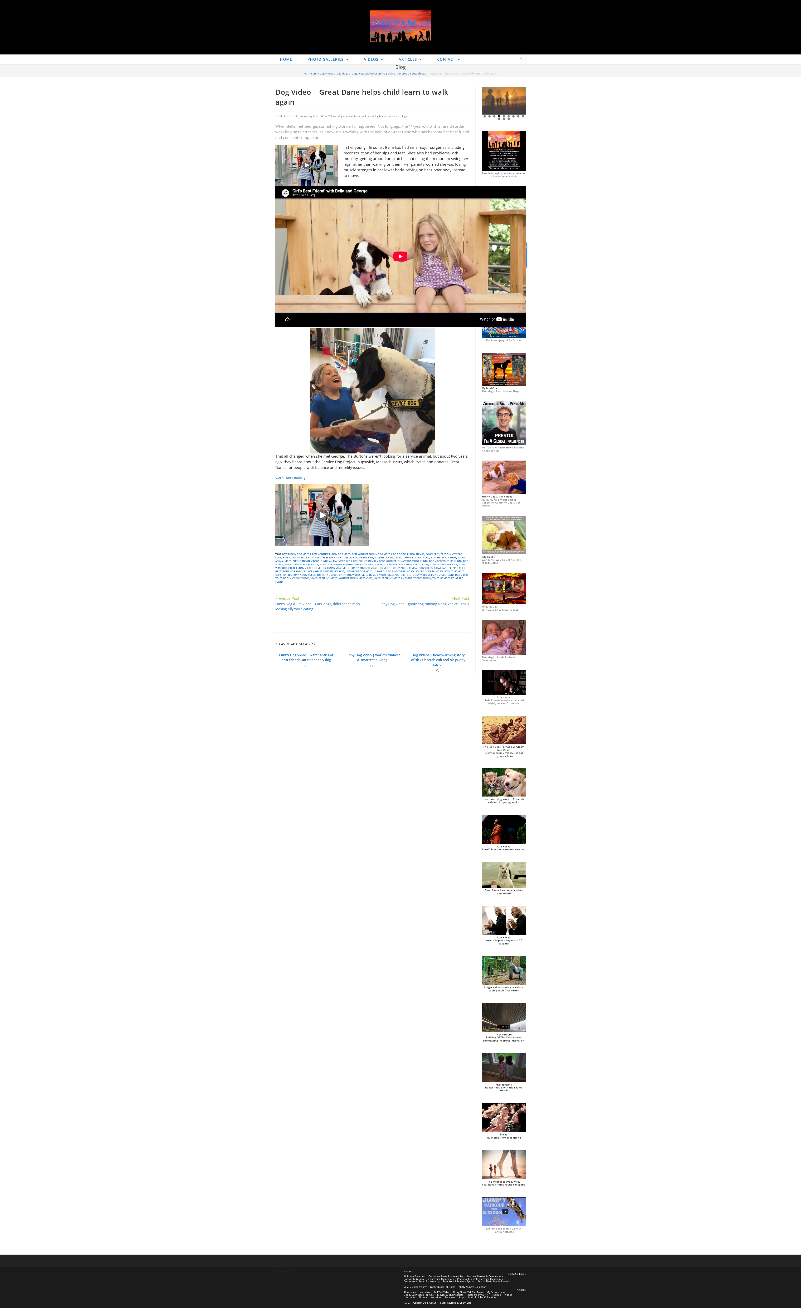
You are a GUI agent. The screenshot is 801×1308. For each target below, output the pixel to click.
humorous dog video (359, 571)
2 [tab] (489, 116)
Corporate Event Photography (445, 1276)
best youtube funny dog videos (372, 554)
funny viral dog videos (311, 567)
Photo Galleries (517, 1274)
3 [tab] (494, 116)
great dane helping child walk (294, 571)
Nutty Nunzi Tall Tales (442, 1287)
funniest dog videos (443, 557)
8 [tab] (518, 116)
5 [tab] (504, 116)
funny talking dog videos (371, 564)
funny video (397, 564)
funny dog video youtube (436, 561)
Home (407, 1271)
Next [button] (521, 101)
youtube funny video (324, 578)
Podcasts (450, 1297)
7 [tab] (513, 116)
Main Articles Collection (482, 1297)
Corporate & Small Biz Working (422, 1281)
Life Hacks (410, 1297)
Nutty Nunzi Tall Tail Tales (434, 1292)
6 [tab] (509, 116)
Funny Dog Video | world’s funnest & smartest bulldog (372, 657)
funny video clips (417, 564)
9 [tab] (523, 116)
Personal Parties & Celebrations (484, 1276)
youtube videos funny (417, 578)
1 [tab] (485, 116)
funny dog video (408, 561)
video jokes (386, 574)
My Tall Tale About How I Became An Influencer (503, 449)
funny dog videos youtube (337, 564)
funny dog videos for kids (301, 564)
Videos (407, 1287)
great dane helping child (450, 567)
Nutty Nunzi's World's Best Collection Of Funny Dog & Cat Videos (501, 503)
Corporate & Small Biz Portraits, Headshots (429, 1279)
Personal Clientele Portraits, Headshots (480, 1279)
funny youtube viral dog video (370, 567)
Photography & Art (477, 1295)
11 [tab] (504, 119)
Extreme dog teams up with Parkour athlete (503, 1230)
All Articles (410, 1292)
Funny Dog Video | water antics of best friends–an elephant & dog (306, 657)
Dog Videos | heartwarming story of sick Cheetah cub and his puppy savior (438, 660)
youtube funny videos (388, 578)
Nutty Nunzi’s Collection (472, 1287)
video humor (370, 574)
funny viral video (338, 567)
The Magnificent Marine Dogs (501, 391)
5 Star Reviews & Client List (455, 1302)
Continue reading (290, 477)
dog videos (433, 554)
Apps (462, 1297)
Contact (408, 1303)
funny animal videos (306, 561)
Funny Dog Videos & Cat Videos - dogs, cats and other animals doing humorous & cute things (353, 116)
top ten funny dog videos (299, 574)
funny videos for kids (443, 564)
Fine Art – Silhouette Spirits (458, 1281)
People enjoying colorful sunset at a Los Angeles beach (503, 175)
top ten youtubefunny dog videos (338, 574)
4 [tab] (499, 116)
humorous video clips (417, 571)
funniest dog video (417, 557)
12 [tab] (509, 119)
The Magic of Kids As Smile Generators (498, 658)
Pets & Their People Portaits (494, 1281)
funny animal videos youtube (377, 561)
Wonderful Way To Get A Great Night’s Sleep (501, 561)
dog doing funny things (408, 554)
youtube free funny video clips (414, 574)
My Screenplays (496, 1292)
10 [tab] (499, 119)
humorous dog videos (388, 571)
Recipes (496, 1295)
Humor (423, 1297)
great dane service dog (329, 571)
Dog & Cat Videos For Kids (419, 1295)
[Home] (305, 73)
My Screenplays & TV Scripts (504, 340)
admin (282, 116)
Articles (521, 1290)
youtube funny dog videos (292, 578)
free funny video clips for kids (302, 557)
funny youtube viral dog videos (412, 567)
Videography (419, 1287)
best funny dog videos (296, 554)
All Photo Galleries (414, 1276)
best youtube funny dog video (331, 554)
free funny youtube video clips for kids (348, 557)
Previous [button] (486, 101)
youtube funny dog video (451, 574)
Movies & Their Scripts (450, 1295)
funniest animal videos (389, 557)
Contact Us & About (424, 1302)
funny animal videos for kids (339, 561)
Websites (436, 1297)
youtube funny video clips (355, 578)
